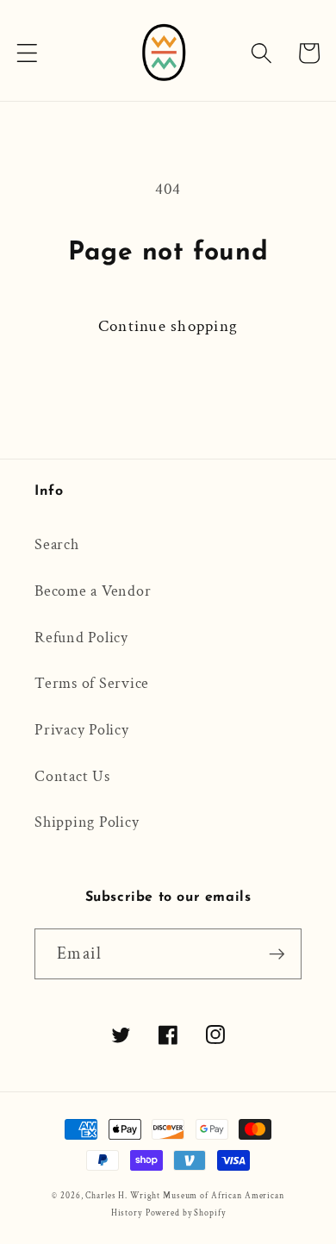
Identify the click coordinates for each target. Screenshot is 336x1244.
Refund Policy (81, 637)
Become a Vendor (92, 591)
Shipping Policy (86, 822)
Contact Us (72, 776)
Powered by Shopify (186, 1213)
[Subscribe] (277, 953)
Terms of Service (91, 683)
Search (56, 544)
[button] (27, 53)
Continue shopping (168, 326)
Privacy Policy (81, 730)
